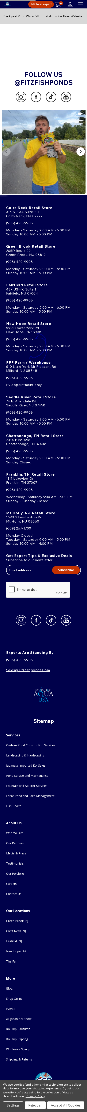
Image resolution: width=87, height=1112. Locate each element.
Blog (9, 988)
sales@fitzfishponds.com (28, 670)
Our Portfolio (15, 874)
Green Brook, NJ (17, 921)
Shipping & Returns (19, 1059)
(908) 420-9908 (19, 223)
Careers (11, 884)
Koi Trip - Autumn (18, 1029)
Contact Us (13, 894)
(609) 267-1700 (18, 528)
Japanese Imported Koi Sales (25, 765)
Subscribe (66, 570)
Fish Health (13, 806)
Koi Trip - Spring (17, 1039)
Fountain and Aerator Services (26, 786)
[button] (44, 152)
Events (10, 1009)
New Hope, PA (16, 951)
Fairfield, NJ (14, 941)
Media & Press (16, 853)
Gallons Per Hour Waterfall (64, 16)
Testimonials (15, 863)
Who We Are (14, 833)
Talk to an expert (41, 4)
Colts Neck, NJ (16, 931)
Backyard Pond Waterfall (21, 16)
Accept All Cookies (66, 1105)
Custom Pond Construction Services (30, 745)
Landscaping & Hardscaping (25, 755)
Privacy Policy (35, 1096)
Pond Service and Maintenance (27, 776)
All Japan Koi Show (18, 1019)
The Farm (12, 961)
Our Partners (15, 843)
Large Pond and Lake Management (30, 796)
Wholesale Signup (18, 1049)
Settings (13, 1105)
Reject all (35, 1105)
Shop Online (14, 999)
